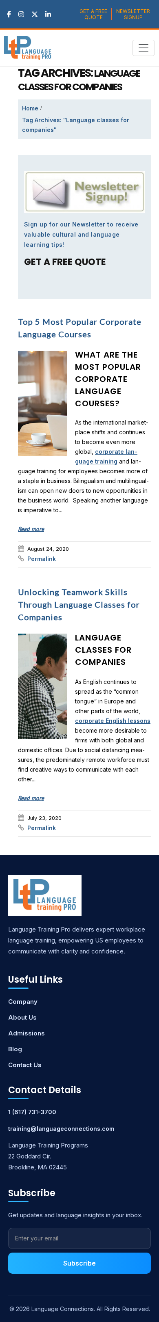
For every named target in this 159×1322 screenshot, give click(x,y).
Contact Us (25, 1065)
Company (23, 1001)
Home (30, 108)
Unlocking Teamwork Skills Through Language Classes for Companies (79, 604)
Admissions (26, 1033)
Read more (31, 529)
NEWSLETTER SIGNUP (133, 14)
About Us (22, 1017)
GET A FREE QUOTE (93, 14)
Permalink (41, 558)
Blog (15, 1049)
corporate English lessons (112, 720)
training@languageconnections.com (61, 1128)
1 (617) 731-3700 (32, 1111)
